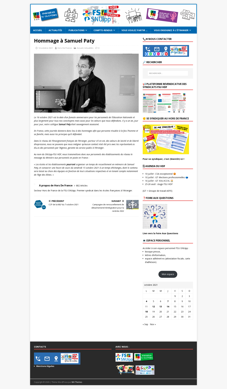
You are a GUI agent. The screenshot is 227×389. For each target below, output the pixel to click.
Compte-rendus (103, 30)
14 (168, 306)
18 (146, 311)
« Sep (145, 324)
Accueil (37, 30)
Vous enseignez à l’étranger (171, 30)
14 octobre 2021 (45, 48)
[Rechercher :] (168, 73)
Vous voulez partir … (134, 30)
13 (160, 306)
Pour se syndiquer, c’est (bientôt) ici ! (163, 158)
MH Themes (77, 382)
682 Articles (82, 185)
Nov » (153, 324)
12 (153, 306)
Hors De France (64, 48)
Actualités (55, 30)
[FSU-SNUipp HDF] (113, 25)
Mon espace (168, 274)
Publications (76, 30)
